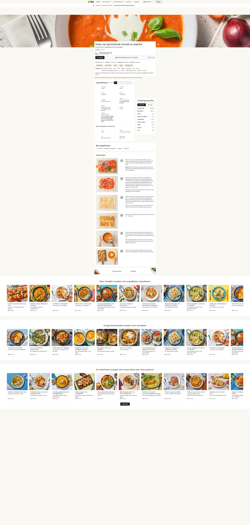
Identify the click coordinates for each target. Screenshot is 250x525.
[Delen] (153, 57)
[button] (148, 2)
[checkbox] (95, 49)
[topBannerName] (125, 11)
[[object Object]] (149, 57)
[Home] (93, 5)
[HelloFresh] (91, 2)
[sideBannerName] (146, 88)
